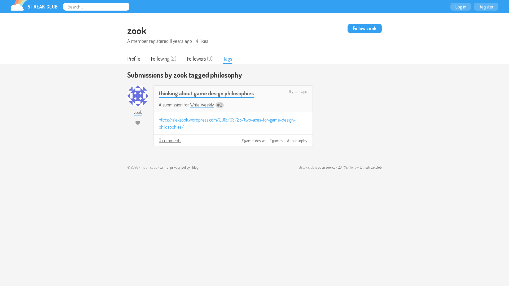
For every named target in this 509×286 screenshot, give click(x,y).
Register (486, 7)
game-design (254, 140)
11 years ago (298, 91)
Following (160, 58)
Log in (460, 7)
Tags (227, 58)
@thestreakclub (370, 167)
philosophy (298, 140)
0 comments (170, 140)
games (277, 140)
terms (164, 167)
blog (195, 167)
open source (326, 167)
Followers (196, 58)
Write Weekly (202, 105)
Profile (133, 58)
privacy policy (180, 167)
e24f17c (343, 167)
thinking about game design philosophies (206, 93)
